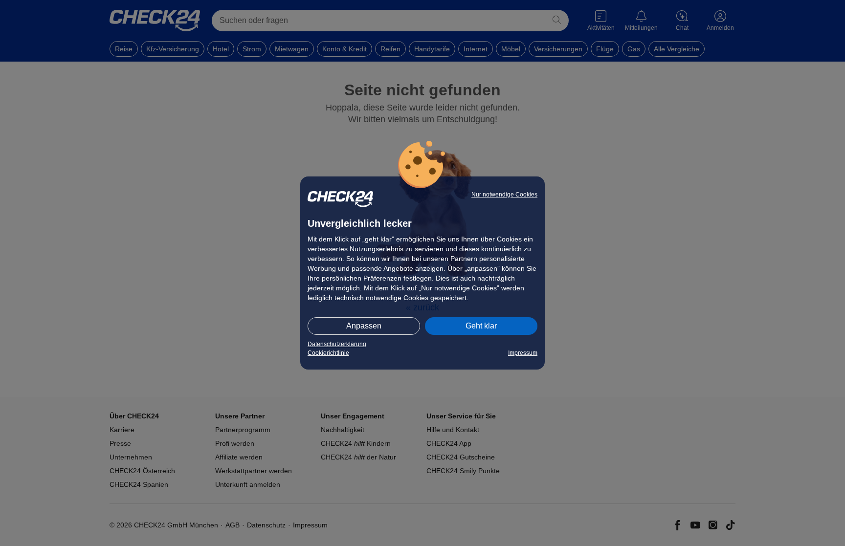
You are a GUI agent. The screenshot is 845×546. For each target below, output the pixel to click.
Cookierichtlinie (328, 352)
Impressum (522, 352)
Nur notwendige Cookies (504, 194)
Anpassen (363, 326)
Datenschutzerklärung (337, 344)
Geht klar (481, 326)
